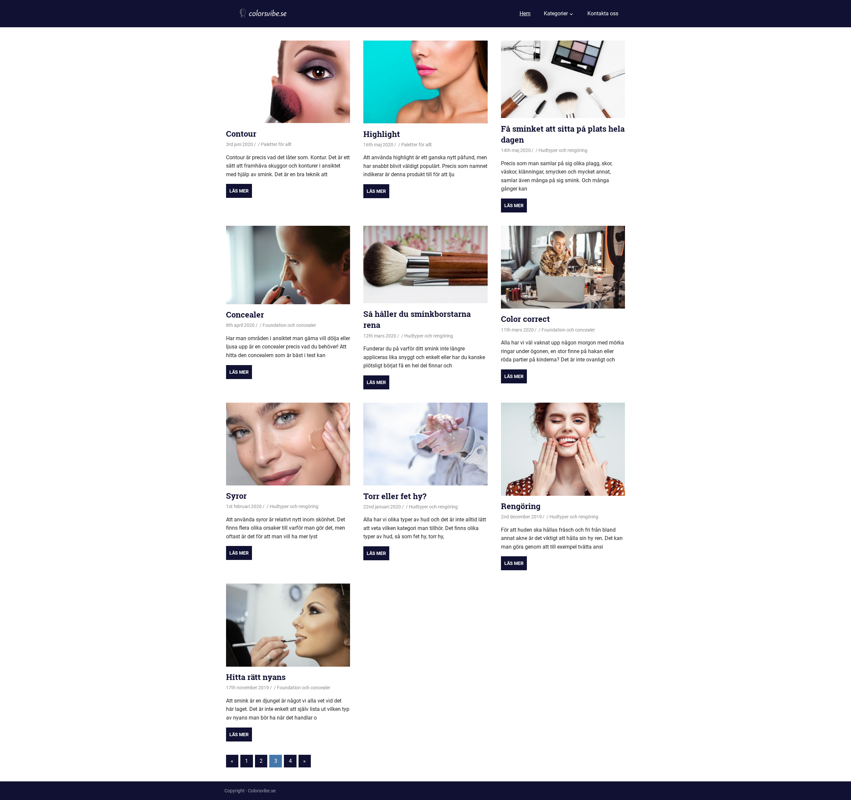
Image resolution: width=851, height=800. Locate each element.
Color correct (525, 319)
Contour (241, 133)
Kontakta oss (602, 13)
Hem (525, 13)
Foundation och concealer (289, 325)
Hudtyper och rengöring (563, 150)
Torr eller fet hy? (394, 496)
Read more (239, 191)
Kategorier (556, 13)
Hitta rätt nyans (256, 677)
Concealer (245, 314)
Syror (236, 495)
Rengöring (521, 506)
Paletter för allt (276, 144)
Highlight (381, 134)
